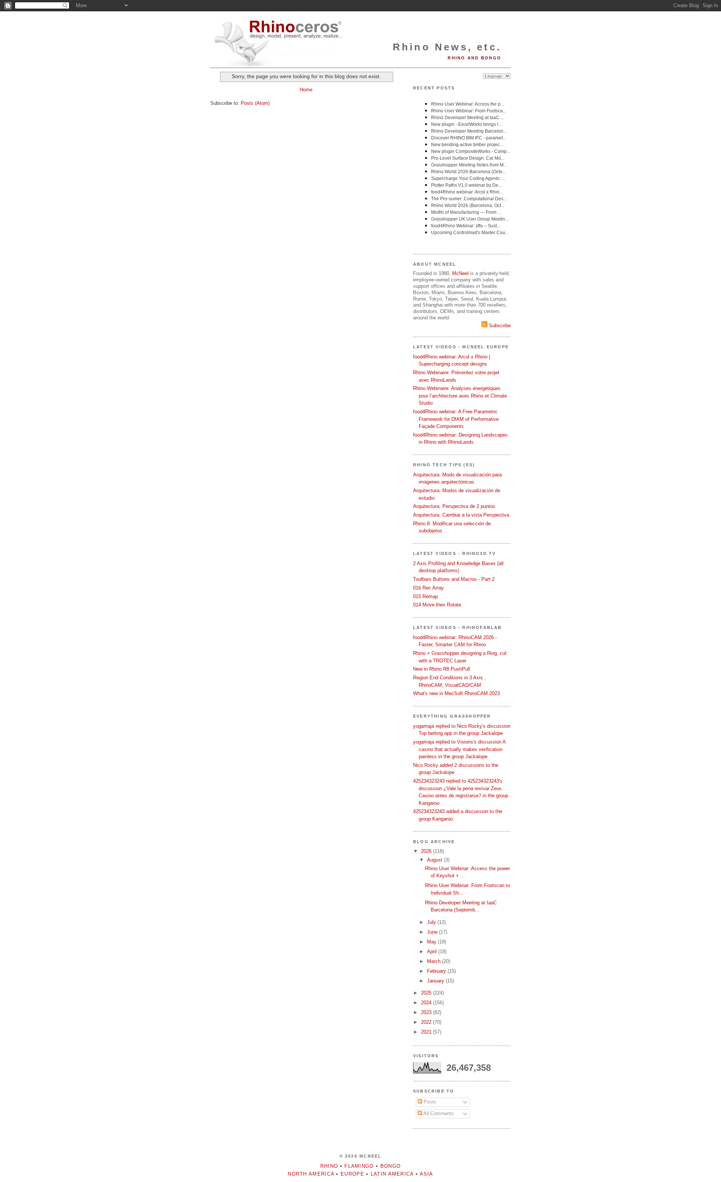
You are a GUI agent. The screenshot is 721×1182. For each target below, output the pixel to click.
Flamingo (359, 1166)
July (432, 922)
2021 (427, 1032)
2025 (427, 993)
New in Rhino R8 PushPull (441, 669)
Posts (429, 1102)
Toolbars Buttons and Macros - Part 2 (454, 579)
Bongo (390, 1166)
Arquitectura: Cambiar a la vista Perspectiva (461, 515)
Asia (426, 1174)
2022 (427, 1022)
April (432, 951)
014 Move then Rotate (437, 605)
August (435, 860)
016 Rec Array (428, 588)
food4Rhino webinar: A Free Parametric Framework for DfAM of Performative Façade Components (456, 419)
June (433, 932)
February (437, 971)
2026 (427, 851)
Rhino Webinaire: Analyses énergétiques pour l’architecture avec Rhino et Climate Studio (460, 395)
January (436, 981)
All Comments (438, 1113)
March (434, 961)
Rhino (329, 1166)
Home (306, 89)
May (432, 942)
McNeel (460, 273)
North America (311, 1174)
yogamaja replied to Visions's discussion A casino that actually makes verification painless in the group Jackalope (459, 749)
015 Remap (425, 596)
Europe (352, 1174)
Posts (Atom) (255, 103)
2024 (427, 1002)
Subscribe (499, 325)
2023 (427, 1012)
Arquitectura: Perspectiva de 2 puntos (454, 506)
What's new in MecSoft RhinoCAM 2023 (456, 693)
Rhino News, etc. (447, 47)
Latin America (392, 1174)
